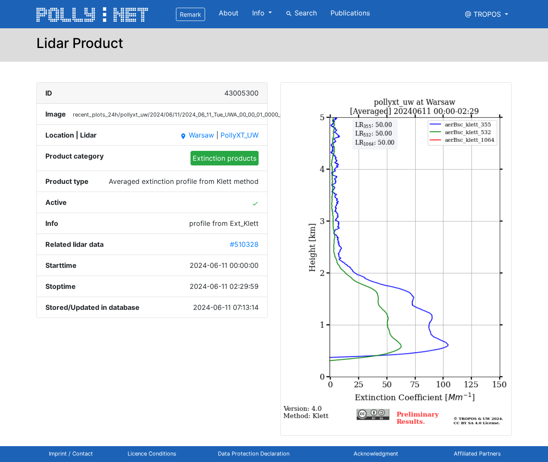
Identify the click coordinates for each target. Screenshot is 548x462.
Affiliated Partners (477, 453)
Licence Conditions (152, 453)
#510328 (244, 244)
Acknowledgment (376, 453)
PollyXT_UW (239, 135)
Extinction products (224, 158)
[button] (487, 14)
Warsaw (197, 135)
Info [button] (259, 13)
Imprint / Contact (71, 453)
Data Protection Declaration (253, 453)
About (228, 13)
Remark (190, 14)
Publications (350, 13)
